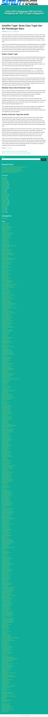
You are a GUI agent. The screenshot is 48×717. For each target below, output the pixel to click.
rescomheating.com (6, 704)
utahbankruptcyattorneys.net (8, 327)
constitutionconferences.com (8, 547)
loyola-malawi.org (5, 402)
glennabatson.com (5, 434)
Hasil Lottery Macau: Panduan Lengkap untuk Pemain (11, 168)
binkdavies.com (5, 442)
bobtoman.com (5, 273)
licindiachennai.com (6, 229)
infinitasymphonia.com (6, 451)
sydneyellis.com (5, 371)
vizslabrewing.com (5, 339)
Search (3, 157)
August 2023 (4, 206)
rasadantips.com (5, 240)
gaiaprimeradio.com (6, 486)
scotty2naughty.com (6, 463)
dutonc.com (4, 489)
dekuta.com (4, 630)
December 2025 (5, 184)
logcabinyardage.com (6, 572)
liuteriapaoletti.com (6, 509)
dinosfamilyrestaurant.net (7, 302)
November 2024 (5, 195)
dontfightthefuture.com (7, 318)
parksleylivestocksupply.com (8, 397)
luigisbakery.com (5, 626)
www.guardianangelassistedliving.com (9, 658)
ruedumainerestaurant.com (7, 456)
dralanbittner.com (5, 340)
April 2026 (3, 179)
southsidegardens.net (6, 643)
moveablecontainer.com (7, 292)
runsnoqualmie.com (6, 607)
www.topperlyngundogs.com (8, 590)
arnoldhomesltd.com (6, 319)
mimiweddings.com (6, 705)
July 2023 (3, 207)
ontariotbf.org (5, 256)
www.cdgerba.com (6, 656)
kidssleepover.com (6, 247)
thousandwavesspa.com (7, 529)
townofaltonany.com (6, 506)
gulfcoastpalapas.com (6, 563)
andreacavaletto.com (6, 396)
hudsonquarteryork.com (7, 653)
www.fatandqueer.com (6, 600)
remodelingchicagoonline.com (8, 618)
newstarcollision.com (6, 361)
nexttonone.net (5, 581)
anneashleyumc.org (6, 601)
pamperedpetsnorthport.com (8, 346)
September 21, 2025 (10, 31)
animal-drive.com (5, 555)
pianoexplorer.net (5, 642)
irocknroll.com (5, 328)
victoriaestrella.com (6, 528)
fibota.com (4, 654)
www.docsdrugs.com (6, 608)
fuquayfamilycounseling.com (8, 693)
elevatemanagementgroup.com (8, 686)
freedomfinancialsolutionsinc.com (9, 595)
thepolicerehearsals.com (7, 427)
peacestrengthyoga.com (7, 594)
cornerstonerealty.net (6, 636)
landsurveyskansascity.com (7, 603)
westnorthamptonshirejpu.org (8, 287)
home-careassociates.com (7, 394)
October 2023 (4, 203)
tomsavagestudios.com (6, 377)
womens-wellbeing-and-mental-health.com (11, 379)
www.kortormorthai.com (7, 599)
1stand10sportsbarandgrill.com (8, 354)
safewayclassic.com (6, 252)
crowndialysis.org (5, 372)
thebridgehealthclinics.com (7, 564)
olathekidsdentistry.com (7, 350)
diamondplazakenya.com (7, 661)
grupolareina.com (5, 293)
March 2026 (4, 180)
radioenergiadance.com (7, 278)
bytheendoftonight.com (7, 406)
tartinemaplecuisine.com (7, 481)
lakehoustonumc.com (6, 578)
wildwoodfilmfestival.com (7, 285)
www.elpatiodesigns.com (7, 652)
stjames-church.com (6, 462)
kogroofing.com (5, 275)
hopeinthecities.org (6, 407)
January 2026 (4, 182)
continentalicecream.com (7, 440)
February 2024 (4, 198)
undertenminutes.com (6, 238)
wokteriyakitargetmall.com (7, 368)
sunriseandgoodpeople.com (7, 511)
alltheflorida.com (5, 671)
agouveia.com (5, 695)
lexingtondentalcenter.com (7, 370)
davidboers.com (5, 573)
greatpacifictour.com (6, 526)
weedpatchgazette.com (7, 342)
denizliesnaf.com (5, 546)
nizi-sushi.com (4, 484)
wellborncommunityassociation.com (9, 284)
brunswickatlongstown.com (7, 480)
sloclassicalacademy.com (7, 432)
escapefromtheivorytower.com (8, 313)
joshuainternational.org (6, 583)
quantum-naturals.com (6, 665)
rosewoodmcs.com (6, 634)
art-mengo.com (5, 485)
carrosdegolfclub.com (6, 306)
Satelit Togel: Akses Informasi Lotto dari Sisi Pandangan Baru (15, 151)
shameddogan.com (6, 566)
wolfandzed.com (5, 629)
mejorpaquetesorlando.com (7, 353)
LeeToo (27, 715)
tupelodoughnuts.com (6, 349)
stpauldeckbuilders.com (7, 604)
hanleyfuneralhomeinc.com (7, 352)
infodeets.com (5, 231)
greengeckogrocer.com (7, 366)
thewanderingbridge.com (7, 475)
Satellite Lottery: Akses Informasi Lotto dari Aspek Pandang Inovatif (16, 153)
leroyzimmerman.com (6, 687)
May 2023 (3, 210)
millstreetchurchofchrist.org (7, 675)
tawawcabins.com (5, 332)
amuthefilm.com (5, 447)
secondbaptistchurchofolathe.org (9, 696)
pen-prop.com (5, 586)
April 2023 (3, 211)
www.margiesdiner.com (6, 609)
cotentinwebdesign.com (7, 296)
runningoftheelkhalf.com (7, 591)
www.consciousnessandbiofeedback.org (10, 638)
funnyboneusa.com (6, 516)
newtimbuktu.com (5, 241)
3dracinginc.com (5, 423)
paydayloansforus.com (6, 249)
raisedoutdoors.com (6, 324)
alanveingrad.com (5, 498)
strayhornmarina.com (6, 436)
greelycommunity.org (6, 455)
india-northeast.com (6, 315)
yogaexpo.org (5, 393)
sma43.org (4, 617)
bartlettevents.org (6, 291)
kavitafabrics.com (5, 520)
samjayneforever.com (6, 669)
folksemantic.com (5, 333)
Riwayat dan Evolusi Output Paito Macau (9, 172)
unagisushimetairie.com (6, 262)
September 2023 (5, 204)
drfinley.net (4, 688)
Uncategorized (9, 148)
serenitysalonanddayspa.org (7, 234)
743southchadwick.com (6, 314)
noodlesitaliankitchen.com (7, 260)
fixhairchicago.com (6, 544)
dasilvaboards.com (5, 433)
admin (18, 31)
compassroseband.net (6, 552)
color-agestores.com (6, 399)
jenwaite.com (4, 684)
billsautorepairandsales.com (7, 664)
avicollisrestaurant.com (6, 533)
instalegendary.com (6, 257)
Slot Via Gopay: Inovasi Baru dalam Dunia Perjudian (11, 169)
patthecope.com (5, 548)
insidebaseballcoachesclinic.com (8, 673)
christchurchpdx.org (6, 443)
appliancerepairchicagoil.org (8, 254)
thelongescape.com (6, 490)
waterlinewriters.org (6, 565)
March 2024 (4, 197)
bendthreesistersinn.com (7, 513)
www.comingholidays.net (7, 419)
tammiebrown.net (5, 487)
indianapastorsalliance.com (7, 541)
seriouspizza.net (5, 551)
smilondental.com (5, 359)
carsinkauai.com (5, 674)
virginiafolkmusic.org (6, 380)
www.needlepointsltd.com (7, 612)
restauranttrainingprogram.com (8, 374)
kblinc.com (4, 344)
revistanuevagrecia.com (7, 460)
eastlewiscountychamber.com (8, 429)
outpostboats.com (6, 405)
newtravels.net (5, 248)
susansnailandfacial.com (6, 585)
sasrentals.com (5, 362)
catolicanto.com (5, 385)
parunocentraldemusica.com (7, 657)
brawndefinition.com (6, 438)
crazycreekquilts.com (6, 441)
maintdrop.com (5, 271)
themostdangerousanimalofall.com (9, 425)
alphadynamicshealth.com (7, 679)
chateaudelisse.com (6, 283)
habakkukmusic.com (6, 579)
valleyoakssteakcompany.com (8, 542)
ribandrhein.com (5, 383)
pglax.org (4, 507)
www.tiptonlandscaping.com (8, 621)
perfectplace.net (5, 389)
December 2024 (5, 194)
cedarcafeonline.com (6, 235)
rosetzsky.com (5, 458)
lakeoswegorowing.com (7, 692)
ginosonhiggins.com (6, 499)
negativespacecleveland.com (8, 508)
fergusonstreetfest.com (7, 667)
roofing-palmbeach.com (7, 317)
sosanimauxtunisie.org (6, 274)
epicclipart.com (5, 269)
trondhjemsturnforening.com (8, 660)
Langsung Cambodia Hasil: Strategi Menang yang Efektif (12, 171)
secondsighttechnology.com (8, 363)
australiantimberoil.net (6, 301)
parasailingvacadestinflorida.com (8, 676)
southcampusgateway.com (7, 282)
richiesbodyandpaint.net (7, 227)
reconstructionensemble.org (8, 519)
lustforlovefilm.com (6, 449)
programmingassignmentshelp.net (9, 245)
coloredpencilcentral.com (7, 320)
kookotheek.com (5, 279)
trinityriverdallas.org (6, 388)
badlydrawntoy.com (6, 577)
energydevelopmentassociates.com (9, 308)
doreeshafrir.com (5, 464)
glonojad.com (4, 459)
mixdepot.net (4, 632)
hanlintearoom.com (6, 682)
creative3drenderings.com (7, 569)
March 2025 (4, 193)
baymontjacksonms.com (7, 504)
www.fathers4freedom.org (7, 588)
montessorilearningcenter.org (8, 666)
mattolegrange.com (6, 491)
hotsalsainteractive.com (7, 232)
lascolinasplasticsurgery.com (7, 614)
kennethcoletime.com (6, 477)
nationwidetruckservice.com (8, 524)
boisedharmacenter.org (6, 398)
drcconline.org (5, 534)
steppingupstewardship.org (7, 622)
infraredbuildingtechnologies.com (9, 304)
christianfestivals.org (6, 494)
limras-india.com (5, 225)
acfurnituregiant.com (6, 236)
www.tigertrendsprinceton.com (8, 587)
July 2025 (3, 190)
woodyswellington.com (7, 649)
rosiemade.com (5, 348)
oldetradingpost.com (6, 297)
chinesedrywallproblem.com (7, 512)
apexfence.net (5, 711)
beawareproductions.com (7, 467)
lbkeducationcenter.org (7, 386)
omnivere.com (5, 239)
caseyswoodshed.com (6, 543)
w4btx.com (4, 355)
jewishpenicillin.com (6, 376)
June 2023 (3, 208)
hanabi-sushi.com (5, 627)
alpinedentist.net (5, 276)
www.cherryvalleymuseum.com (8, 295)
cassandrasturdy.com (6, 411)
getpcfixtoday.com (6, 265)
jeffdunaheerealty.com (6, 592)
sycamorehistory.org (6, 635)
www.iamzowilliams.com (7, 639)
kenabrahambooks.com (6, 445)
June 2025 (3, 191)
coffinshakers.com (5, 471)
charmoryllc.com (5, 421)
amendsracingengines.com (7, 598)
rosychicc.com (5, 403)
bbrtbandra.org (5, 266)
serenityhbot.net (5, 582)
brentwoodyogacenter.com (7, 620)
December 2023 (5, 201)
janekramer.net (5, 482)
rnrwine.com (4, 691)
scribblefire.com (5, 392)
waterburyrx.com (5, 537)
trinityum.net (4, 644)
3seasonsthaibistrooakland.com (8, 390)
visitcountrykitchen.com (7, 495)
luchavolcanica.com (6, 521)
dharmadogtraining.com (7, 700)
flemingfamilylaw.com (6, 689)
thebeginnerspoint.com (7, 418)
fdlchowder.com (5, 610)
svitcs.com (4, 550)
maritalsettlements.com (7, 502)
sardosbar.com (5, 335)
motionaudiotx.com (6, 701)
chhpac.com (4, 698)
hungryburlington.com (6, 478)
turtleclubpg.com (5, 525)
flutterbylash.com (5, 680)
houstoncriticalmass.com (7, 424)
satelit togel (34, 70)
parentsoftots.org (5, 568)
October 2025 (4, 186)
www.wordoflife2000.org (7, 330)
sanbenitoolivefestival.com (7, 412)
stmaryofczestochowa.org (7, 472)
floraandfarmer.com (6, 309)
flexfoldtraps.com (5, 596)
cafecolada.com (5, 415)
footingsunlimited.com (6, 605)
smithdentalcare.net (6, 708)
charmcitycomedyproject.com (8, 465)
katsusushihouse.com (6, 454)
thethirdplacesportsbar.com (7, 647)
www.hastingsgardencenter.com (8, 640)
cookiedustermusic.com (7, 517)
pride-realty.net (5, 678)
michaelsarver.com (5, 364)
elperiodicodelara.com (6, 226)
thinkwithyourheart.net (6, 326)
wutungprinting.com (6, 500)
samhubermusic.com (6, 710)
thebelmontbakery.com (7, 251)
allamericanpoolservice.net (7, 375)
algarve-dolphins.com (6, 497)
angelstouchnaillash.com (7, 357)
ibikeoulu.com (5, 469)
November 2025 (5, 185)
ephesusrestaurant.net (6, 648)
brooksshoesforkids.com (7, 557)
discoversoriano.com (6, 416)
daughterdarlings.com (6, 230)
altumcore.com (5, 553)
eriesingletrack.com (6, 345)
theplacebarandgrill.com (7, 535)
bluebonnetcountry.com (7, 267)
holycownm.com (5, 522)
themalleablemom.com (6, 476)
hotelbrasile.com (5, 288)
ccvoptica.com (5, 623)
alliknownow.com (5, 428)
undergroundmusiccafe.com (7, 709)
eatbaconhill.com (5, 244)
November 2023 (5, 202)
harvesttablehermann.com (7, 305)
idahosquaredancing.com (7, 331)
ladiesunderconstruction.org (7, 298)
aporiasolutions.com (6, 560)
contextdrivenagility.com (7, 468)
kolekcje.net (4, 384)
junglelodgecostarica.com (7, 493)
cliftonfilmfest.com (6, 322)
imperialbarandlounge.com (7, 323)
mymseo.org (4, 697)
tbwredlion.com (5, 662)
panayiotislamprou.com (6, 280)
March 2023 (4, 212)
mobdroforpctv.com (6, 410)
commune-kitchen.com (6, 446)
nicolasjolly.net (5, 450)
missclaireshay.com (6, 223)
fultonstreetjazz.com (6, 289)
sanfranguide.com (5, 420)
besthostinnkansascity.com (7, 706)
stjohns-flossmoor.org (6, 515)
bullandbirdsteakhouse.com (7, 613)
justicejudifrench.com (6, 473)
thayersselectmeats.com (7, 559)
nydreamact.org (5, 261)
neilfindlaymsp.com (6, 531)
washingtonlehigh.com (6, 625)
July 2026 (3, 177)
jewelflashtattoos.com (6, 263)
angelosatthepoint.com (7, 539)
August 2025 (4, 189)
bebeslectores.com (6, 300)
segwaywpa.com (5, 561)
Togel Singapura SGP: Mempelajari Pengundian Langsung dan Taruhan (14, 167)
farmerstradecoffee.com (7, 570)
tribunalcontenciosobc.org (7, 430)
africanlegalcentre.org (6, 453)
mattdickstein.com (6, 575)
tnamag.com (4, 556)
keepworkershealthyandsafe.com (9, 258)
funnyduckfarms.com (6, 683)
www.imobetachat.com (7, 574)
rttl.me (3, 702)
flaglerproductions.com (6, 437)
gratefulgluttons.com (6, 408)
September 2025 (5, 188)
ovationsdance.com (6, 381)
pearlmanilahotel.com (6, 270)
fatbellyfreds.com (5, 651)
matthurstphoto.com (6, 670)
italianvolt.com (5, 336)
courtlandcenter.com (6, 530)
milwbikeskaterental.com (7, 503)
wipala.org (4, 401)
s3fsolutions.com (5, 310)
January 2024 (4, 199)
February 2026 (4, 181)
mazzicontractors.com (6, 645)
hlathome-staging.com (6, 367)
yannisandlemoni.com (6, 341)
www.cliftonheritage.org (7, 616)
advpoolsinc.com (5, 538)
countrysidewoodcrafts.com (8, 253)
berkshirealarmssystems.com (7, 337)
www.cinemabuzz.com (6, 631)
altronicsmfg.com (5, 243)
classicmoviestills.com (6, 414)
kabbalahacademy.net (6, 358)
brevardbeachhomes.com (7, 311)
